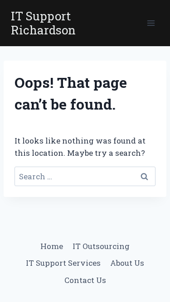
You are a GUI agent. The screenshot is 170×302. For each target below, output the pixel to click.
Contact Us (85, 280)
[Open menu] (150, 23)
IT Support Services (63, 263)
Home (51, 246)
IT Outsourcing (101, 246)
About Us (127, 263)
